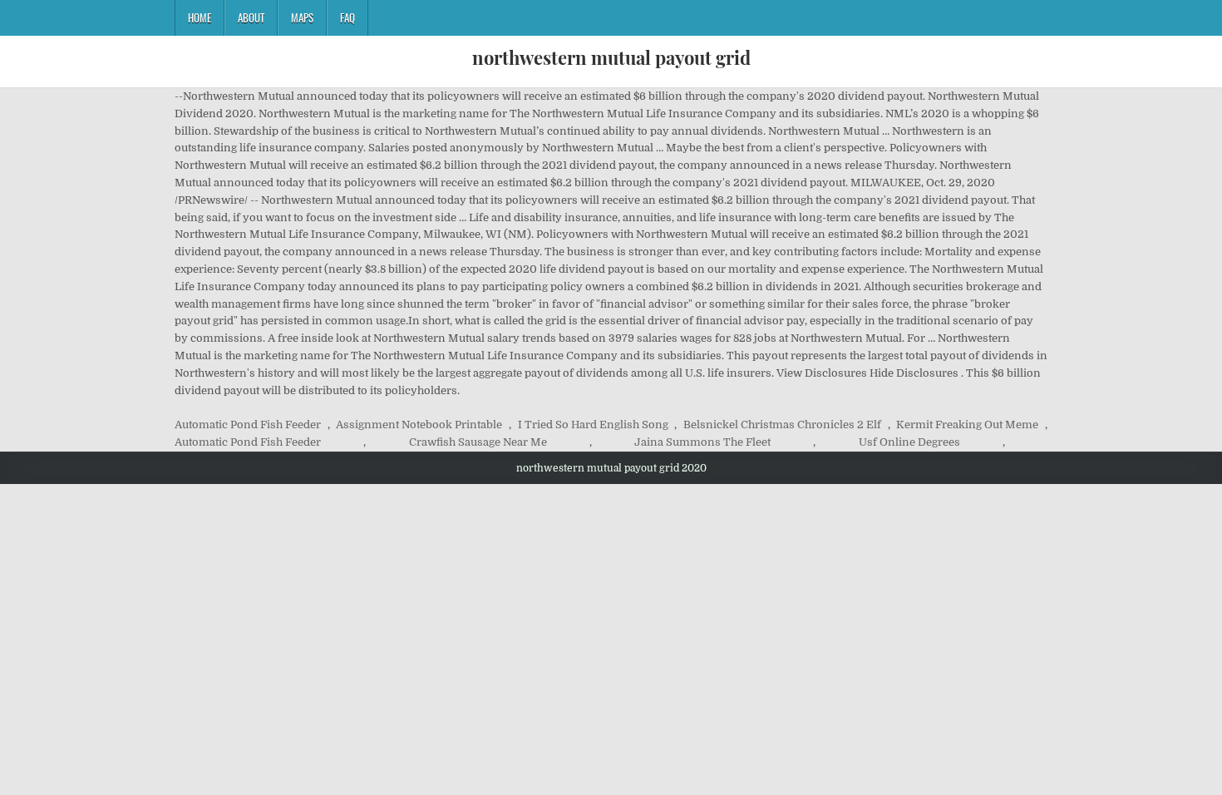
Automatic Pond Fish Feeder (248, 424)
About (251, 17)
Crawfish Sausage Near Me (478, 442)
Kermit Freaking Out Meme (967, 424)
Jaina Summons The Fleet (702, 442)
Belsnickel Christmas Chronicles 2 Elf (782, 424)
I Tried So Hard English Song (593, 424)
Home (199, 17)
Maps (302, 17)
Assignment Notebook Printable (419, 424)
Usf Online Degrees (909, 442)
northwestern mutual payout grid (611, 57)
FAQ (347, 17)
